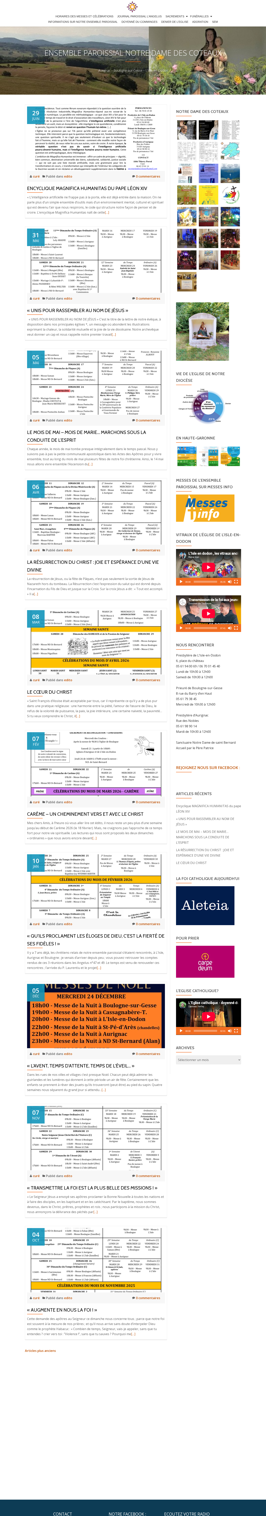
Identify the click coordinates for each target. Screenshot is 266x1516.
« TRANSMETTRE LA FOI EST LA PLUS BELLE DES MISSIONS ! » (92, 1188)
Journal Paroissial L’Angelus (139, 16)
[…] (107, 212)
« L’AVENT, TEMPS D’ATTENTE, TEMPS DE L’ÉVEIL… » (80, 1066)
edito (68, 176)
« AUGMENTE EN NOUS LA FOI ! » (62, 1310)
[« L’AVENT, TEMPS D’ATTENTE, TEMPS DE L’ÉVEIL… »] (96, 1016)
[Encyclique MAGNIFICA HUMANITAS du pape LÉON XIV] (96, 138)
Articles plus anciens (40, 1351)
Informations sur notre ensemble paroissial (83, 21)
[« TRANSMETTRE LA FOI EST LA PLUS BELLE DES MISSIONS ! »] (96, 1138)
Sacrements (175, 16)
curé (37, 176)
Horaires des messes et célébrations (84, 16)
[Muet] (230, 582)
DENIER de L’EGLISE (174, 21)
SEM (215, 21)
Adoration (200, 21)
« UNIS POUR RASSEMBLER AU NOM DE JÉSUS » (77, 310)
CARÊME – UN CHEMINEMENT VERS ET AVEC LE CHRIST (85, 814)
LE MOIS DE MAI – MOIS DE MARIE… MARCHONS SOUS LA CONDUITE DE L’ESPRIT (202, 837)
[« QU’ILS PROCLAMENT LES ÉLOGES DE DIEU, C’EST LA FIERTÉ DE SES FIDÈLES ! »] (96, 886)
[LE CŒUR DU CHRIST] (96, 642)
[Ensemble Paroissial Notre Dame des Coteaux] (133, 7)
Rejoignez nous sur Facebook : (208, 767)
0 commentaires (148, 176)
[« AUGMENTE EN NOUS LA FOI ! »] (96, 1260)
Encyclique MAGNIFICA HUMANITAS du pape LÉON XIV (87, 188)
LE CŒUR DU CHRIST (49, 692)
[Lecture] (181, 582)
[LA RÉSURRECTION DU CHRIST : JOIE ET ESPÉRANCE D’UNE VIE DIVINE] (96, 512)
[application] (208, 567)
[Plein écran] (236, 582)
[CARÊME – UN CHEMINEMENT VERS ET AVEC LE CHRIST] (96, 764)
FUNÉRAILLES (199, 16)
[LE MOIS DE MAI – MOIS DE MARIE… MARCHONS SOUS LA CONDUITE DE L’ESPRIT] (96, 382)
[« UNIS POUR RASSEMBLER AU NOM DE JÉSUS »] (96, 260)
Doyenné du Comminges (139, 21)
